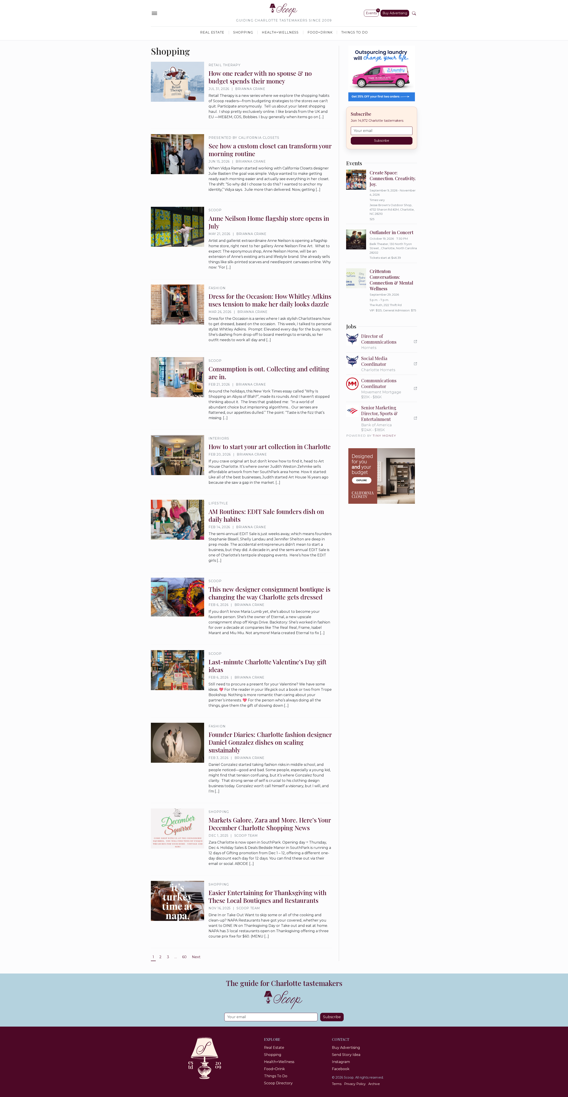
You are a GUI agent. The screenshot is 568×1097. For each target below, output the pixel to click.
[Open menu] (154, 13)
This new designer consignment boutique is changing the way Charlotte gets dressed (269, 593)
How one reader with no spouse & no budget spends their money (260, 77)
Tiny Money (384, 436)
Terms (336, 1084)
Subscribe (381, 141)
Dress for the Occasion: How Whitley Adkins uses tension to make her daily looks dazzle (270, 300)
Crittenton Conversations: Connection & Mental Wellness (391, 279)
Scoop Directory (278, 1083)
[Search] (414, 13)
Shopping (243, 32)
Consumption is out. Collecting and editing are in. (269, 373)
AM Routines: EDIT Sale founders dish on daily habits (266, 515)
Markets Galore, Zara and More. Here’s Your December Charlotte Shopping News (270, 824)
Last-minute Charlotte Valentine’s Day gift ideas (267, 666)
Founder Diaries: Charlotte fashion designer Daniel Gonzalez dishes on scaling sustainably (270, 742)
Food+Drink (320, 32)
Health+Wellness (280, 32)
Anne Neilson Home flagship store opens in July (269, 222)
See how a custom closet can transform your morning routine (270, 150)
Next (196, 957)
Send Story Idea (346, 1055)
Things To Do (354, 32)
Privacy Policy (355, 1084)
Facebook (340, 1069)
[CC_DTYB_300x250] (381, 476)
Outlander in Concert (391, 232)
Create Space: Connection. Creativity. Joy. (393, 178)
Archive (374, 1084)
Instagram (341, 1062)
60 (184, 957)
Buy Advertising (395, 13)
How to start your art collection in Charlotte (270, 446)
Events (371, 13)
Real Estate (212, 32)
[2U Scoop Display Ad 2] (381, 73)
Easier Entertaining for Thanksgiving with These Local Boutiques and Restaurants (267, 896)
